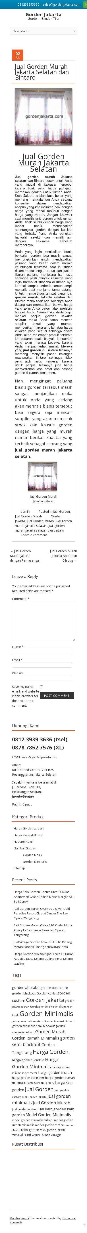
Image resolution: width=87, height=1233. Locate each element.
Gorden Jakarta (45, 999)
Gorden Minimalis (35, 862)
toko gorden (30, 1130)
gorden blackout (24, 993)
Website (18, 673)
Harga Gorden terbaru (29, 828)
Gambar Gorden (25, 848)
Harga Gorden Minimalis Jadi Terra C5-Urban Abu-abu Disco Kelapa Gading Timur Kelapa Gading (44, 959)
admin (25, 511)
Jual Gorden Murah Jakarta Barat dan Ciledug (63, 555)
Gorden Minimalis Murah (59, 1021)
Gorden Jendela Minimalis (46, 1007)
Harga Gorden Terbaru (40, 1082)
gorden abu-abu (25, 987)
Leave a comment (34, 535)
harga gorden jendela (28, 1060)
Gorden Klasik (32, 855)
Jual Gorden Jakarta (34, 1096)
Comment (20, 599)
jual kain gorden (51, 1108)
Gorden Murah (50, 1032)
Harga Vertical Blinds (28, 835)
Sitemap (19, 868)
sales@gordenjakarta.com (39, 757)
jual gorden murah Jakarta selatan (43, 295)
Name (18, 647)
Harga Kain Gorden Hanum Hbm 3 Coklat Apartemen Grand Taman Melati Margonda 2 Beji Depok (44, 896)
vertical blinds (41, 1135)
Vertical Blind (21, 1135)
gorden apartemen (54, 988)
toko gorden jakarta (53, 1130)
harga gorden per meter (28, 1078)
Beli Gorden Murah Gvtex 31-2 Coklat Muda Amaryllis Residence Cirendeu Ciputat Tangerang (43, 930)
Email (17, 660)
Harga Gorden (50, 1051)
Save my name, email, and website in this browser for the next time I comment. (25, 696)
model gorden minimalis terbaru (32, 1120)
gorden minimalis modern (27, 1021)
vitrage (56, 1135)
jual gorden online (24, 1109)
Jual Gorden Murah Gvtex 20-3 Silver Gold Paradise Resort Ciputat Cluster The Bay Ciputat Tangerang (42, 913)
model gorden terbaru (50, 1125)
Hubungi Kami (23, 842)
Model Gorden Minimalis (48, 1114)
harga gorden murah (55, 1072)
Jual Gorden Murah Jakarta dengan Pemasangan (25, 555)
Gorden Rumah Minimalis (35, 1038)
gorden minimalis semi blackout (33, 1026)
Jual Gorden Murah (28, 516)
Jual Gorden (61, 511)
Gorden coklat (46, 993)
